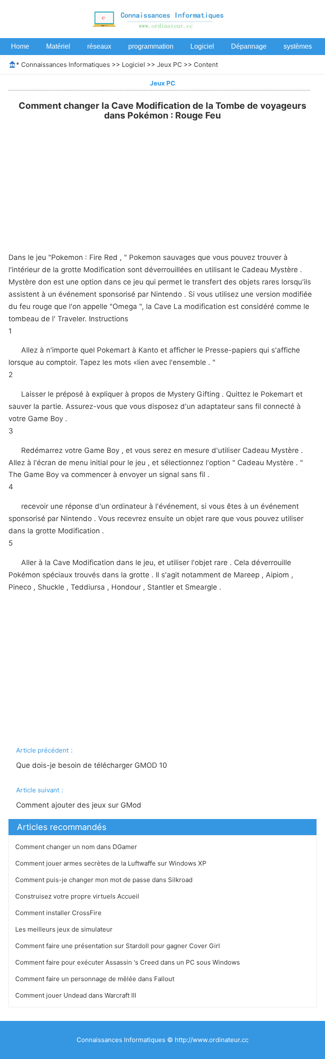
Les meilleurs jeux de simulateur (64, 929)
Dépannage (249, 46)
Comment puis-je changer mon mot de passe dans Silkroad (104, 880)
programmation (151, 46)
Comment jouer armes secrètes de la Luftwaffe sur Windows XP (111, 863)
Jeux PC (169, 65)
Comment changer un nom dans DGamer (77, 847)
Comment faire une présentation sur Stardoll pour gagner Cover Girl (118, 946)
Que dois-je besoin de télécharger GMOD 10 (92, 765)
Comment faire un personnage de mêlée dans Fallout (95, 979)
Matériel (58, 46)
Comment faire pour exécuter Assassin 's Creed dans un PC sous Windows (128, 962)
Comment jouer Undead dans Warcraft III (76, 995)
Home (20, 46)
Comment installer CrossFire (59, 913)
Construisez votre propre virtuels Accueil (78, 896)
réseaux (99, 46)
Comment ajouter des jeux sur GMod (79, 805)
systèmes (298, 46)
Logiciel (202, 46)
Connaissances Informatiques (65, 65)
